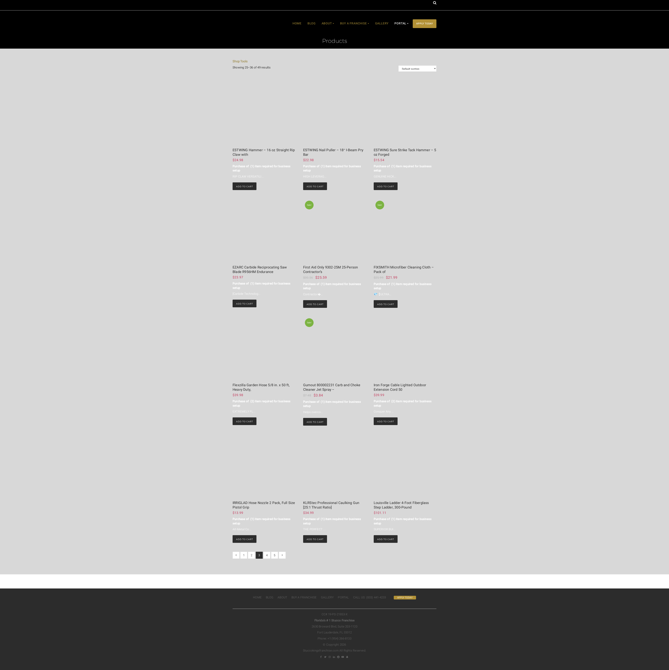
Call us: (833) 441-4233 (369, 597)
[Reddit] (338, 657)
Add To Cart (244, 186)
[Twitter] (325, 657)
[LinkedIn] (334, 657)
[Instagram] (330, 657)
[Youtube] (343, 657)
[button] (434, 3)
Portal (400, 23)
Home (297, 23)
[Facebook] (321, 657)
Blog (311, 23)
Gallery (382, 23)
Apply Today (424, 23)
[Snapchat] (347, 657)
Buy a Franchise (353, 23)
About (327, 23)
